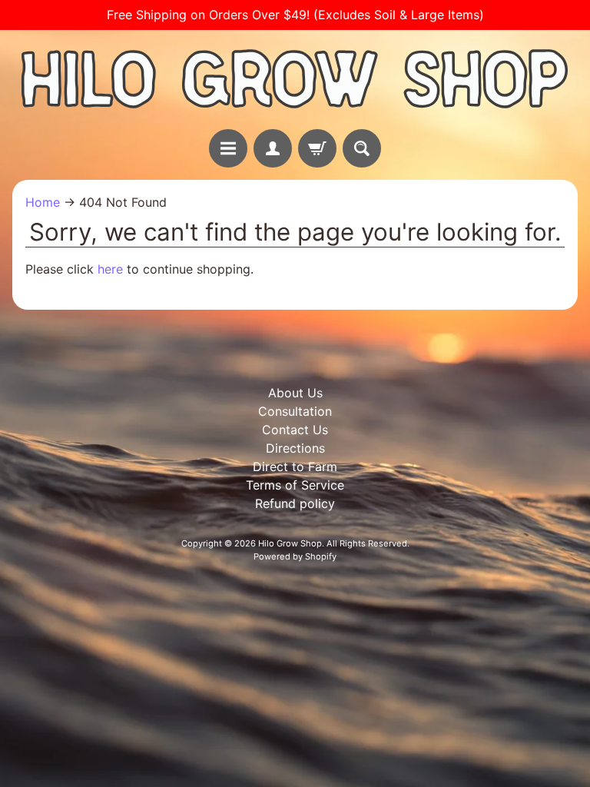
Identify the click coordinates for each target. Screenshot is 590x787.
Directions (295, 448)
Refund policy (295, 503)
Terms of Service (295, 485)
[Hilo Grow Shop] (295, 79)
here (110, 269)
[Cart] (317, 148)
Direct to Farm (295, 466)
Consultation (295, 411)
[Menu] (228, 148)
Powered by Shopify (295, 556)
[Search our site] (362, 148)
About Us (295, 392)
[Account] (273, 148)
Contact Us (295, 429)
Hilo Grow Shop (290, 543)
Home (42, 202)
